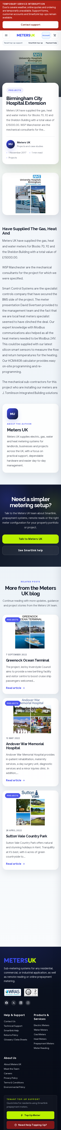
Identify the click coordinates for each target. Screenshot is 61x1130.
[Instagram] (28, 1002)
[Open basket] (54, 35)
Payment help (51, 43)
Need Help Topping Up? (32, 1125)
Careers (8, 1073)
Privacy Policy (11, 1077)
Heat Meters (40, 1038)
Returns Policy (11, 1035)
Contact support (30, 24)
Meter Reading (41, 1048)
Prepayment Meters (44, 1043)
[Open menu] (6, 35)
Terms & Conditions (14, 1082)
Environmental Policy (14, 1087)
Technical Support (13, 1025)
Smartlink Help (11, 1030)
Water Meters (41, 1029)
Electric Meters (41, 1025)
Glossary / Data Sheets (15, 1039)
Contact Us (9, 1021)
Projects (15, 90)
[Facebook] (6, 1002)
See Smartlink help (30, 550)
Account (46, 35)
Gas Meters (40, 1034)
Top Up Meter (32, 1115)
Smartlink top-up (35, 43)
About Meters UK (12, 1064)
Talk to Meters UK (30, 539)
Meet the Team (11, 1068)
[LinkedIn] (20, 1002)
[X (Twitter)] (13, 1002)
